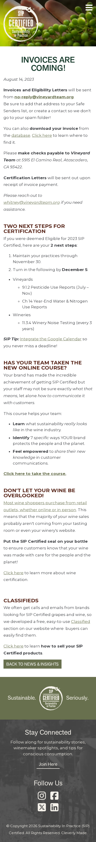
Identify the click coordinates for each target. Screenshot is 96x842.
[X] (42, 807)
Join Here (48, 764)
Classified (80, 621)
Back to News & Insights (32, 664)
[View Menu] (89, 7)
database (20, 135)
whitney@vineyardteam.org (31, 202)
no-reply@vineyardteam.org (44, 97)
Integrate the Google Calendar (51, 339)
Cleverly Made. (74, 833)
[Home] (20, 25)
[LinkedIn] (54, 807)
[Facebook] (54, 796)
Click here (42, 135)
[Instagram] (42, 796)
